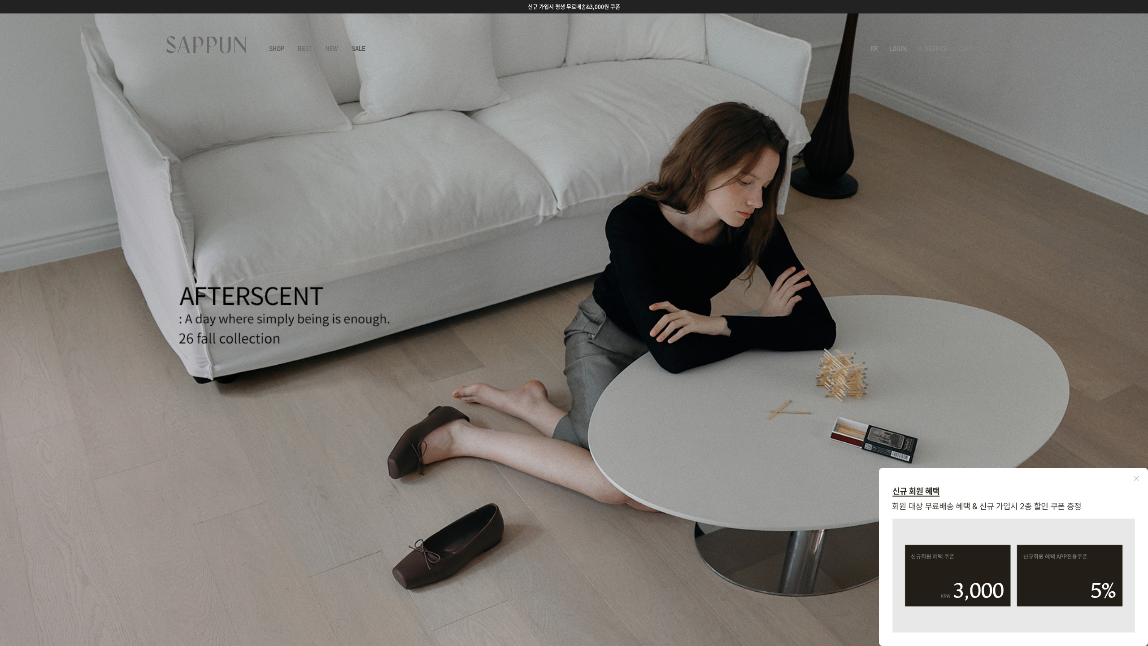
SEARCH (935, 49)
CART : (970, 49)
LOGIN (897, 49)
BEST (305, 49)
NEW (331, 49)
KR (874, 49)
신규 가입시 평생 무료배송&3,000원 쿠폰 (574, 7)
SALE (358, 49)
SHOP (276, 49)
